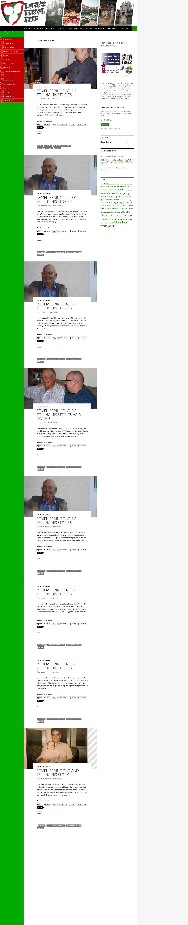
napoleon (106, 208)
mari (113, 205)
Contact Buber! (125, 28)
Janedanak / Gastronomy (11, 72)
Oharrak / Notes (8, 47)
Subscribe (105, 124)
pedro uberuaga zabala (62, 145)
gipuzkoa (127, 196)
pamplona (119, 212)
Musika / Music (7, 67)
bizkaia (118, 186)
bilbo (113, 187)
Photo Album (72, 28)
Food (110, 197)
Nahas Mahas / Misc (9, 100)
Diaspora (111, 190)
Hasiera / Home (8, 39)
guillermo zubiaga (127, 200)
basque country (115, 184)
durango (126, 190)
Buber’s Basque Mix (86, 28)
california (106, 190)
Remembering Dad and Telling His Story (58, 772)
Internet (6, 92)
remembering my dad (45, 148)
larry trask (103, 205)
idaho (103, 202)
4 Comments (58, 205)
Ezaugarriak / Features (10, 43)
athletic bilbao (106, 184)
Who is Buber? (38, 28)
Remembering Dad (43, 87)
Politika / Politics (9, 84)
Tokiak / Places (8, 76)
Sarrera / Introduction (10, 51)
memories (48, 145)
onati (115, 212)
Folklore (6, 59)
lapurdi (130, 202)
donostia (119, 189)
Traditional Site (100, 28)
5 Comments (54, 99)
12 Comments (54, 312)
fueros (114, 197)
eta (131, 190)
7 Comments (54, 672)
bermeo (103, 187)
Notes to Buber (50, 28)
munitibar (122, 205)
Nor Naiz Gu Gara (119, 208)
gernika (119, 196)
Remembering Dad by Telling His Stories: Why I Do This (60, 414)
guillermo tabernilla (111, 199)
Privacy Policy (112, 28)
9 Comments (58, 527)
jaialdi (107, 202)
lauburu (109, 205)
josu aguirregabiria (118, 202)
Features (61, 28)
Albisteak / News (8, 96)
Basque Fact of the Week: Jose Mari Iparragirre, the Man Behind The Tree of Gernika (117, 162)
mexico (116, 205)
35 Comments (54, 423)
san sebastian (104, 223)
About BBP (27, 28)
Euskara (115, 193)
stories (57, 148)
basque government (126, 184)
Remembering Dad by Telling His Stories (56, 93)
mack (40, 145)
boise (124, 186)
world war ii (108, 225)
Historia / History (8, 80)
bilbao (109, 186)
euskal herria (105, 194)
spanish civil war (118, 222)
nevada (112, 208)
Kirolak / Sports (8, 63)
